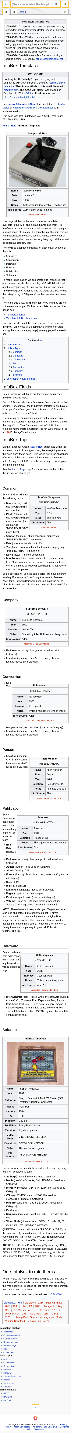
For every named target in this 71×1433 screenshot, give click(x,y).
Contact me (44, 107)
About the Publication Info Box (42, 852)
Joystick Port (12, 1313)
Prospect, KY (47, 1310)
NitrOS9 (7, 1400)
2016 (7, 1306)
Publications (8, 1383)
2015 (60, 1310)
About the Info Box (37, 214)
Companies (8, 1366)
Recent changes (11, 1342)
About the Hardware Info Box (44, 990)
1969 (7, 1310)
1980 (8, 432)
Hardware (7, 1373)
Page (6, 12)
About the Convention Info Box (40, 720)
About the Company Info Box (37, 644)
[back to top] (35, 1407)
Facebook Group (22, 107)
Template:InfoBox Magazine (21, 318)
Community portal (11, 1335)
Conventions (9, 1362)
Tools (65, 12)
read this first (11, 90)
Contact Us (8, 1352)
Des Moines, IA (21, 1310)
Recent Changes (17, 104)
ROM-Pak (35, 1313)
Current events (10, 1339)
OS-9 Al (30, 93)
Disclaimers (39, 1429)
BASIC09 (7, 1397)
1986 (41, 1302)
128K (46, 1313)
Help (13, 125)
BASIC (6, 1393)
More (22, 12)
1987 (24, 1313)
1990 (15, 1306)
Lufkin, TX (26, 1306)
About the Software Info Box (35, 1161)
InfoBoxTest (55, 1294)
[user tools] (65, 4)
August (61, 1306)
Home (5, 125)
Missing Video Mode (51, 1317)
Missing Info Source (38, 1321)
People (6, 1380)
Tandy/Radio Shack (26, 1317)
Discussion (14, 12)
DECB (55, 1313)
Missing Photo (54, 1302)
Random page (9, 1345)
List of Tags (18, 469)
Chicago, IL (49, 1306)
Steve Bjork (36, 447)
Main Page (8, 1332)
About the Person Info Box (49, 798)
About (32, 104)
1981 (35, 1310)
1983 (37, 1306)
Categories (9, 1302)
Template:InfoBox (16, 314)
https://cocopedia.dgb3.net (49, 59)
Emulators (8, 1369)
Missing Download (15, 1321)
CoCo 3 (9, 1317)
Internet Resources (12, 1376)
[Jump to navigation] (5, 4)
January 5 (30, 1302)
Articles (6, 1359)
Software (7, 1387)
